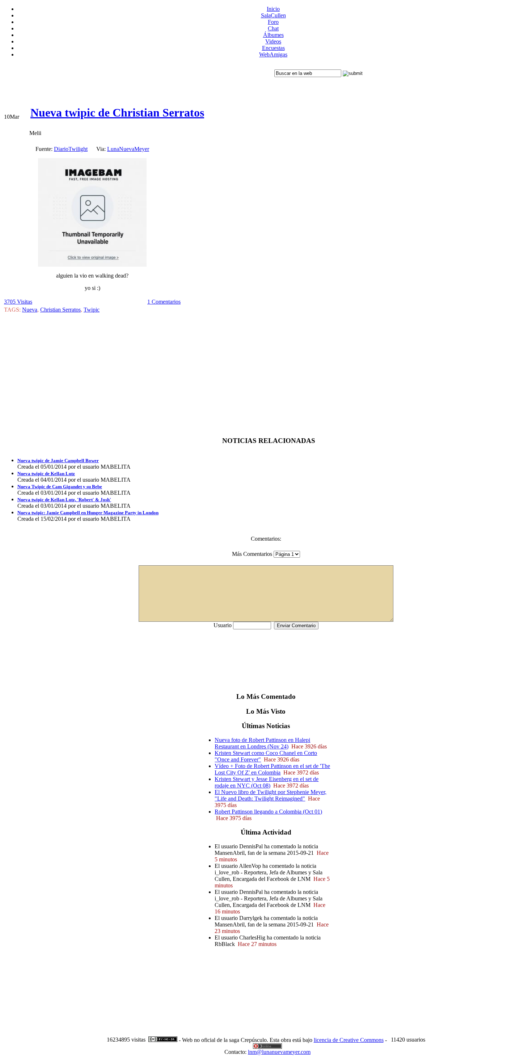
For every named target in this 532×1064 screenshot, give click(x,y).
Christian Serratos (60, 310)
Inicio (273, 9)
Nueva (29, 310)
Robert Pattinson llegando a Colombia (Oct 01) (268, 811)
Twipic (92, 310)
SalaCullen (273, 15)
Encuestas (273, 48)
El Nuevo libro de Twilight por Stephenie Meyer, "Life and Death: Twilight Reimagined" (270, 795)
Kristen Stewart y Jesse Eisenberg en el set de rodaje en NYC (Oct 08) (266, 782)
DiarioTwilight (71, 149)
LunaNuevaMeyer (128, 149)
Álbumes (273, 35)
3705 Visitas (18, 302)
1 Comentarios (164, 302)
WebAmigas (273, 54)
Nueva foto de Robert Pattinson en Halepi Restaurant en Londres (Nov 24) (262, 743)
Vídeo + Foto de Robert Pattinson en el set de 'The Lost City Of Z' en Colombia (272, 769)
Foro (273, 22)
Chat (273, 28)
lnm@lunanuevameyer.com (279, 1052)
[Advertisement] (138, 80)
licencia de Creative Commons (349, 1040)
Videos (273, 41)
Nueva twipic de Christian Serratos (117, 112)
